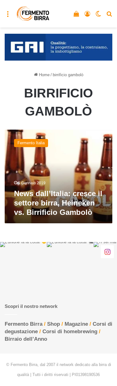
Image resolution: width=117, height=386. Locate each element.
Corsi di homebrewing (69, 331)
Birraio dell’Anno (26, 339)
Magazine (76, 324)
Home (44, 74)
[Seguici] (107, 251)
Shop (53, 324)
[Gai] (58, 47)
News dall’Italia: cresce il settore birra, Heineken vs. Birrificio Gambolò (58, 202)
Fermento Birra (23, 324)
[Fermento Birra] (33, 13)
